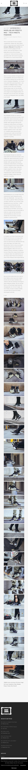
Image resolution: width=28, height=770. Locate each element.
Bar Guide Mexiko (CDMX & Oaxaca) (9, 726)
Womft (15, 686)
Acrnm (9, 682)
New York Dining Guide (6, 736)
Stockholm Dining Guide (6, 745)
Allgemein (15, 36)
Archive (2, 756)
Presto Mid (10, 686)
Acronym (6, 47)
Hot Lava (6, 684)
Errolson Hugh (19, 682)
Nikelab (19, 684)
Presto (5, 686)
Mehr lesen (14, 768)
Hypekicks (11, 684)
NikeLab (11, 47)
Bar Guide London (5, 731)
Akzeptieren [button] (23, 765)
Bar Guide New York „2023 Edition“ (8, 740)
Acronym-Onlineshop (13, 81)
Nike (19, 36)
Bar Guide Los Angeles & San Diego (9, 722)
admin (5, 38)
